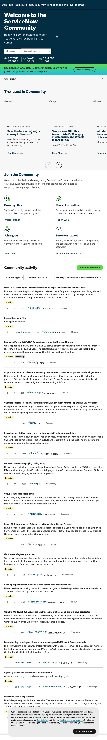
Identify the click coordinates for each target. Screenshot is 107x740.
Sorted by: (60, 277)
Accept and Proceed (84, 731)
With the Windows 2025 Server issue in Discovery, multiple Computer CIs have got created (47, 612)
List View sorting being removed (19, 554)
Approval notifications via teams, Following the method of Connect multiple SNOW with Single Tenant (52, 372)
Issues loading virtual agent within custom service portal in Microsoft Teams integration (45, 642)
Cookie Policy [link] (42, 720)
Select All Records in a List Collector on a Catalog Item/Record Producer (38, 524)
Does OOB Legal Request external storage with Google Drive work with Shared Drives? (45, 287)
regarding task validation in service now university (28, 672)
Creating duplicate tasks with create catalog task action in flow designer (38, 584)
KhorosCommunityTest (15, 318)
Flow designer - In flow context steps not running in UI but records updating (40, 433)
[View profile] (34, 308)
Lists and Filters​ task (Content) (19, 696)
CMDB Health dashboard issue (19, 493)
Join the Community (90, 267)
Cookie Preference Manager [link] (71, 720)
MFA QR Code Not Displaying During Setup (24, 463)
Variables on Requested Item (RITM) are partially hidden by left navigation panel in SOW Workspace (51, 402)
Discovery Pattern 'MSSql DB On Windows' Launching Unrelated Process (39, 342)
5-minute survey (36, 5)
